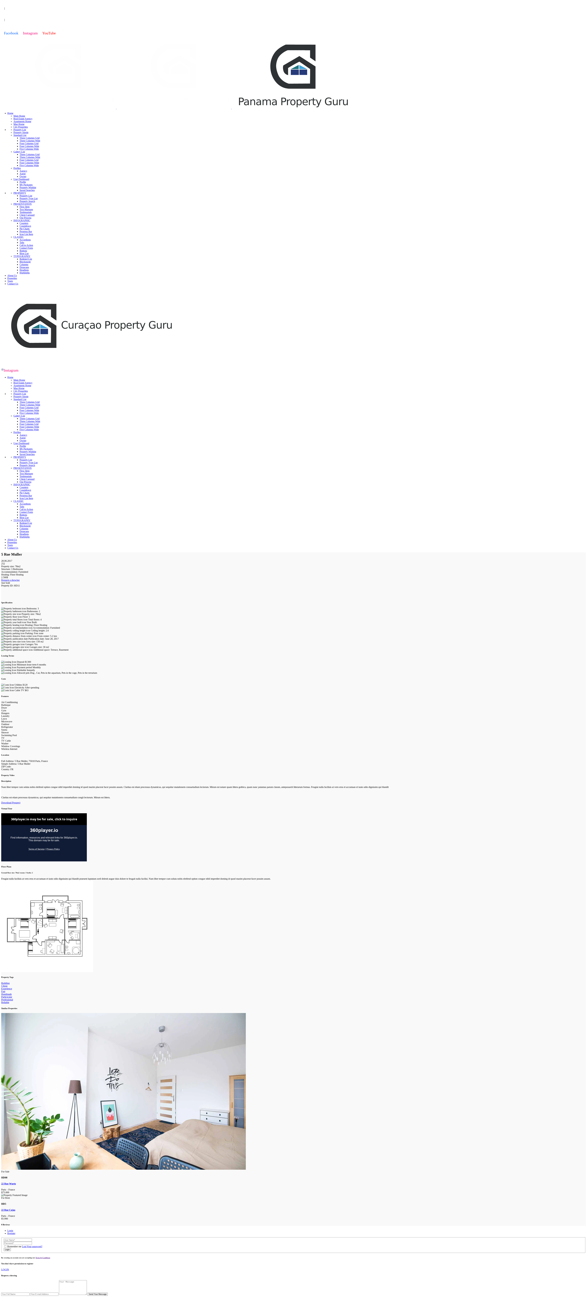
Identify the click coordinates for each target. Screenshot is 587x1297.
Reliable (5, 1002)
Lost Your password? (32, 1246)
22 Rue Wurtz (8, 1183)
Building (5, 983)
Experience (6, 988)
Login (10, 1230)
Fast (3, 991)
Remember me (14, 1246)
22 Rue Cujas (8, 1210)
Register (11, 1233)
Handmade (6, 994)
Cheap (4, 986)
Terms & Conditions (42, 1258)
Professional (7, 999)
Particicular (6, 997)
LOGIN (5, 1269)
